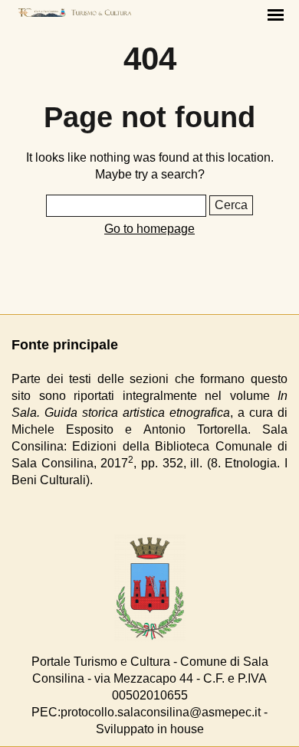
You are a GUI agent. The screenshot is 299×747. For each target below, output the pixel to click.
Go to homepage (149, 228)
